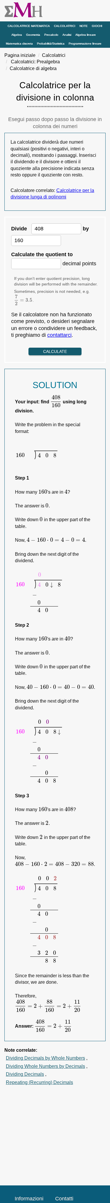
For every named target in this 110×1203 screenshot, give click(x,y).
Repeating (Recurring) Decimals (39, 1082)
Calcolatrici (64, 26)
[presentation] (23, 300)
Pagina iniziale (19, 55)
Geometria (33, 34)
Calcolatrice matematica (29, 26)
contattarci (59, 335)
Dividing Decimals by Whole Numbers (45, 1058)
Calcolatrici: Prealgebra (35, 61)
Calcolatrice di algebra (33, 68)
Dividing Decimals (25, 1074)
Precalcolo (51, 34)
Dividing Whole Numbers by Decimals (45, 1066)
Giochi (97, 26)
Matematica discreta (19, 43)
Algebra (16, 34)
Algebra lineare (85, 34)
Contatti (64, 1199)
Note (83, 26)
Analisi (66, 34)
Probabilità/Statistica (51, 43)
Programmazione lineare (85, 43)
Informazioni (29, 1199)
